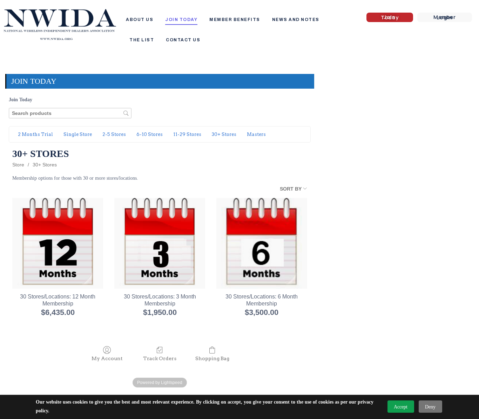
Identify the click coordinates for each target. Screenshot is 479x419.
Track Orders (159, 358)
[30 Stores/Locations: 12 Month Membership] (57, 243)
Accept (400, 407)
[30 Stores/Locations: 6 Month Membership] (261, 243)
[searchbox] (70, 113)
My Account (107, 358)
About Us (139, 19)
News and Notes (295, 19)
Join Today (181, 19)
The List (141, 39)
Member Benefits (234, 19)
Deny (430, 407)
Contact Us (183, 39)
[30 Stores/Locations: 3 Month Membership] (159, 243)
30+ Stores (45, 164)
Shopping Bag (212, 358)
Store (18, 164)
